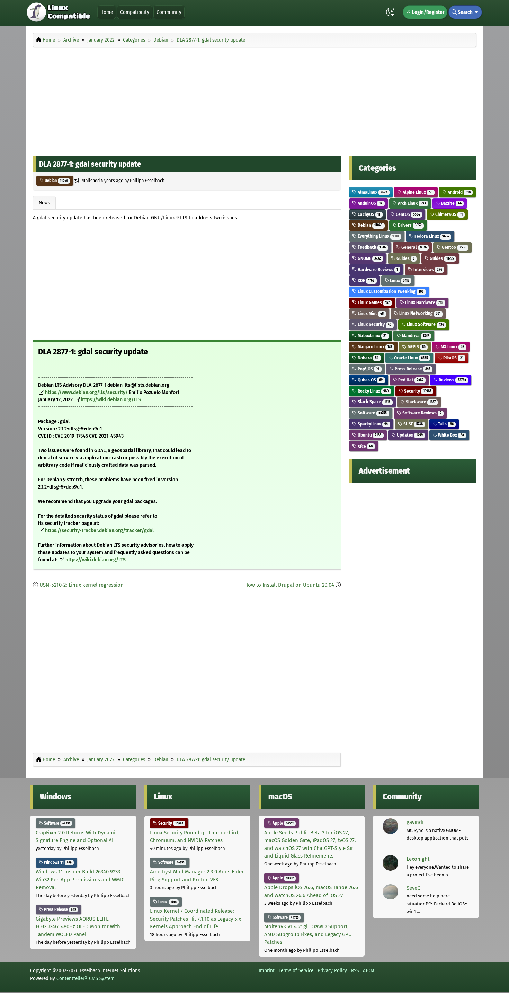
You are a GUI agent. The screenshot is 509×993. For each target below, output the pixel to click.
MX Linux (452, 346)
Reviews (452, 380)
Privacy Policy (332, 970)
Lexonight (418, 859)
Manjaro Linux (374, 346)
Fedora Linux (431, 236)
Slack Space (373, 401)
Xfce (365, 446)
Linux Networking (419, 313)
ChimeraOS (448, 214)
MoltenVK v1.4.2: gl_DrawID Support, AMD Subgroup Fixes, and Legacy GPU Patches (308, 934)
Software (372, 412)
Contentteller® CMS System (85, 978)
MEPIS (416, 346)
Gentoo (453, 247)
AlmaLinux (372, 192)
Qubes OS (370, 380)
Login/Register (427, 12)
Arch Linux (411, 203)
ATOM (368, 970)
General (413, 247)
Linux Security (374, 324)
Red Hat (410, 380)
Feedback (371, 247)
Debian (56, 180)
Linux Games (373, 302)
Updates (409, 435)
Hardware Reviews (377, 269)
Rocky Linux (373, 391)
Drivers (409, 225)
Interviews (427, 269)
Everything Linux (378, 236)
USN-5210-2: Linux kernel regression (81, 585)
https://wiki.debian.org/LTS (111, 400)
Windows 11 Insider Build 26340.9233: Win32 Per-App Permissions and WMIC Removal (80, 879)
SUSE (412, 424)
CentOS (407, 214)
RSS (355, 970)
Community (169, 12)
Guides (404, 258)
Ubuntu (369, 435)
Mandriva (415, 335)
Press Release (412, 368)
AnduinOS (369, 203)
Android (458, 192)
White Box (450, 435)
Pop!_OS (368, 368)
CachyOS (368, 214)
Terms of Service (296, 970)
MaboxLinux (371, 335)
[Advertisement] (254, 99)
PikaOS (452, 357)
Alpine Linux (417, 192)
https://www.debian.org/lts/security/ (86, 392)
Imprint (267, 970)
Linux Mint (370, 313)
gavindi (415, 822)
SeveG (413, 888)
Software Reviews (421, 412)
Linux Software (425, 324)
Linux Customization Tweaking (390, 291)
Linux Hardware (423, 302)
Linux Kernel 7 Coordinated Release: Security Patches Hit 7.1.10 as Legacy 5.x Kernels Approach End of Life (195, 919)
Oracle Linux (410, 357)
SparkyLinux (372, 424)
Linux (399, 280)
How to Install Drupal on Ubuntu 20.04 (289, 585)
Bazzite (450, 203)
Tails (445, 424)
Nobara (367, 357)
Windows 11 (57, 862)
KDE (365, 280)
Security (417, 391)
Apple (282, 823)
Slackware (420, 401)
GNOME (369, 258)
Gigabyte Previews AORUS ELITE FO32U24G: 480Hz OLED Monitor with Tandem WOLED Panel (78, 927)
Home (106, 12)
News (44, 203)
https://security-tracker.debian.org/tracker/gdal (99, 531)
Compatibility (134, 12)
